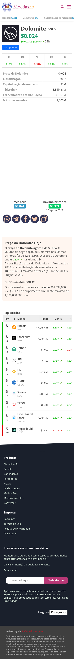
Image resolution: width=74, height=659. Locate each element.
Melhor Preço (11, 493)
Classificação (11, 464)
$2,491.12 (43, 338)
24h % (58, 318)
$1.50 (45, 360)
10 (7, 432)
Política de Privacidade (17, 528)
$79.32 (44, 430)
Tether (21, 349)
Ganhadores (11, 474)
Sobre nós (9, 519)
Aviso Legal (10, 533)
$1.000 (44, 349)
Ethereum (23, 338)
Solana (21, 393)
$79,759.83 (42, 327)
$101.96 (43, 393)
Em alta (8, 469)
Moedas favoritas (14, 498)
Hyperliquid (25, 430)
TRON (21, 404)
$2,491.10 (43, 417)
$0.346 (44, 404)
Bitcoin (22, 327)
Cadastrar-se (56, 580)
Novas (7, 483)
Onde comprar (12, 488)
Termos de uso (12, 523)
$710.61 (43, 371)
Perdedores (10, 478)
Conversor (9, 503)
